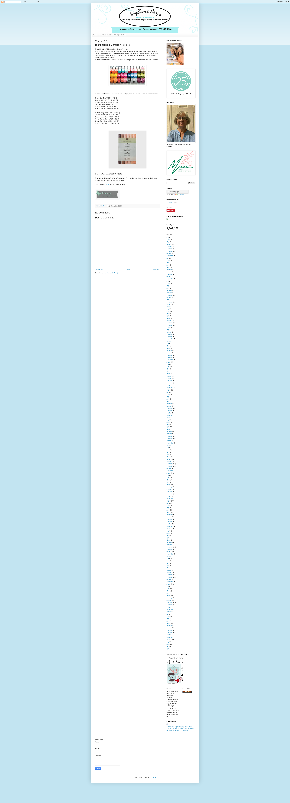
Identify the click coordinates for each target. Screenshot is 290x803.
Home (95, 35)
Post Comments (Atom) (111, 273)
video (107, 184)
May (168, 242)
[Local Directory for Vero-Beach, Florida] (187, 692)
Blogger (153, 777)
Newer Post (99, 270)
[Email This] (112, 206)
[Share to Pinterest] (121, 206)
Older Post (156, 270)
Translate (182, 194)
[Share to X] (116, 206)
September (170, 256)
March (168, 267)
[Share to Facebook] (119, 206)
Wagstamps (170, 202)
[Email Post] (108, 205)
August (169, 306)
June (168, 239)
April (168, 265)
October (169, 253)
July (168, 237)
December (170, 249)
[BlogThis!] (114, 206)
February (169, 244)
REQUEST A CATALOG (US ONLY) (113, 35)
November (170, 251)
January (169, 246)
